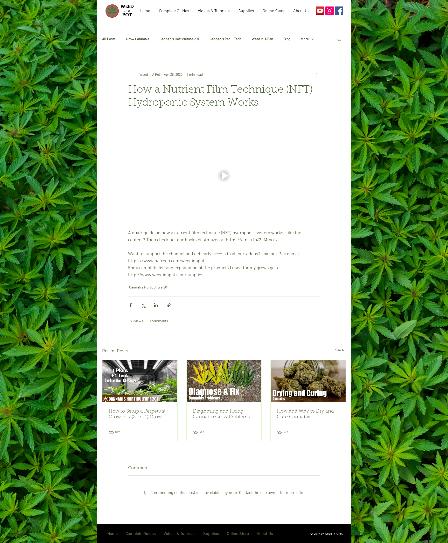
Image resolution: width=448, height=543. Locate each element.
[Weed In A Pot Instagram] (329, 10)
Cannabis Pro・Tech (225, 39)
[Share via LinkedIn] (155, 305)
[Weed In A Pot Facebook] (339, 10)
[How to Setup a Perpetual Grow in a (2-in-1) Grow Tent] (139, 381)
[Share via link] (168, 305)
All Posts (109, 39)
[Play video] (224, 176)
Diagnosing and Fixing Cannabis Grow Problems (221, 414)
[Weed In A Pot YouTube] (320, 10)
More (305, 39)
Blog (287, 39)
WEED (127, 6)
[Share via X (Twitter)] (143, 305)
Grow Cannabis (137, 39)
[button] (339, 39)
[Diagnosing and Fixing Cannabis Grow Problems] (224, 381)
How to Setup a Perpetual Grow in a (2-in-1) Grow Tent (137, 414)
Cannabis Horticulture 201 (179, 39)
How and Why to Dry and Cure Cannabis (305, 414)
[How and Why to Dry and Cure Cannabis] (308, 381)
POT (127, 14)
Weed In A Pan (262, 39)
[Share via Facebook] (130, 305)
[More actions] (317, 75)
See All (340, 350)
